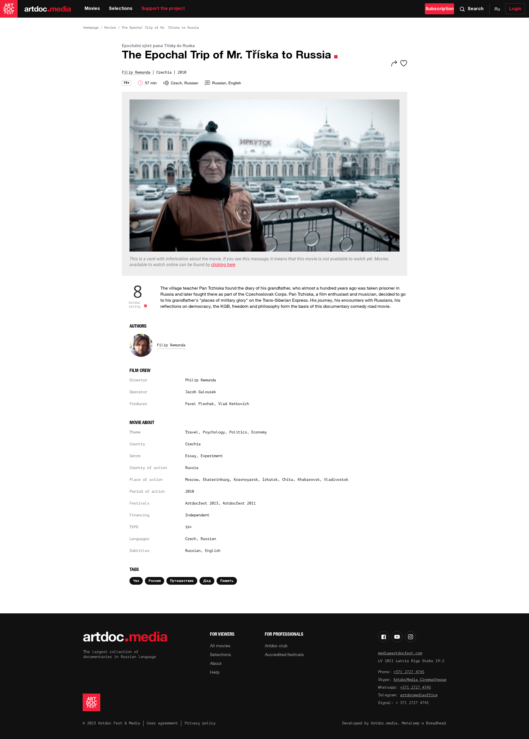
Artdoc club (276, 645)
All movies (220, 645)
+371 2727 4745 (408, 672)
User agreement (162, 723)
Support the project (163, 9)
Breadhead (436, 723)
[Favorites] (403, 63)
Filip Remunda (171, 345)
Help (214, 672)
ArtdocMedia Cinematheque (419, 680)
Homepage (91, 27)
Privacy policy (200, 723)
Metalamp (410, 723)
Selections (121, 9)
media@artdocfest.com (400, 653)
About (216, 663)
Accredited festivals (284, 654)
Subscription (439, 9)
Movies (92, 9)
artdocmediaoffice (419, 695)
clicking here (223, 264)
